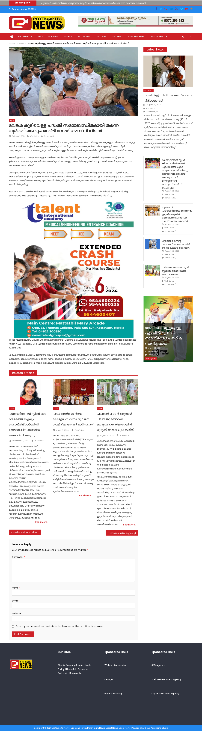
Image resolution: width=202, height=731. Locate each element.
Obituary (101, 36)
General (68, 36)
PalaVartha (76, 673)
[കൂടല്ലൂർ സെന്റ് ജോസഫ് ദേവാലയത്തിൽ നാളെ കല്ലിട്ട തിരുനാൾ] (152, 244)
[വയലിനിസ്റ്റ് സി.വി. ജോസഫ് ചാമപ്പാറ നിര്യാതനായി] (168, 71)
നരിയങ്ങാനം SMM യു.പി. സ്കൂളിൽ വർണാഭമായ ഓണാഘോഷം (176, 271)
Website (16, 613)
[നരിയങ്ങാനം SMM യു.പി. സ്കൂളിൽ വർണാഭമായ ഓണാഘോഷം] (152, 270)
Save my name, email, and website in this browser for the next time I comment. (60, 626)
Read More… (41, 522)
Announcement (137, 36)
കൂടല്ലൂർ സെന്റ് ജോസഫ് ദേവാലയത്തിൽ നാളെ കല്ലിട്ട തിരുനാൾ (176, 244)
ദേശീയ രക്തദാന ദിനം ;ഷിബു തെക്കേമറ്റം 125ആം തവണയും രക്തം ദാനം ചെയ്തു (27, 532)
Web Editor (34, 136)
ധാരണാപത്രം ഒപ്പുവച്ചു (122, 533)
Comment (18, 557)
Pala (40, 36)
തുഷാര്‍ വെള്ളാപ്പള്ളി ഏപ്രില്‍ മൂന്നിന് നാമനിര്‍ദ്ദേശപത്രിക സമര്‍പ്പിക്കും (163, 335)
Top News (117, 36)
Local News (158, 36)
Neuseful (71, 669)
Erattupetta (25, 36)
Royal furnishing (113, 693)
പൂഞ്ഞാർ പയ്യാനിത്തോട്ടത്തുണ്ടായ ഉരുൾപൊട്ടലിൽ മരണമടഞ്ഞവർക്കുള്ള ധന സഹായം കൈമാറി (93, 2)
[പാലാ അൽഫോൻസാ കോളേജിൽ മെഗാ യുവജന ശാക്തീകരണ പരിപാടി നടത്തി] (73, 392)
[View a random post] (190, 37)
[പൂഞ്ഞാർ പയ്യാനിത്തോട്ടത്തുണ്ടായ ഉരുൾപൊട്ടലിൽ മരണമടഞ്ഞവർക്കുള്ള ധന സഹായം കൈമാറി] (152, 210)
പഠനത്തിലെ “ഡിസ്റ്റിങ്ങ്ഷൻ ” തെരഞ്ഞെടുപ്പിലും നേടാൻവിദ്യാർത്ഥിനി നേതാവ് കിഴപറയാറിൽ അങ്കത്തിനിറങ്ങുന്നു (28, 424)
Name (16, 587)
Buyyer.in (83, 669)
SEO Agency (158, 665)
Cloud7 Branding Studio (70, 665)
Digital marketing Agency (165, 693)
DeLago (108, 679)
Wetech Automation (115, 665)
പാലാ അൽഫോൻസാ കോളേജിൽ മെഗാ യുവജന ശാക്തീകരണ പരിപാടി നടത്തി (73, 419)
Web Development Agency (166, 679)
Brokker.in (63, 673)
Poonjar (53, 36)
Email (15, 600)
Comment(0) (49, 136)
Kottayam (84, 36)
